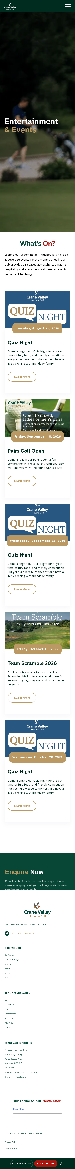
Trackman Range (12, 959)
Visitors (8, 1009)
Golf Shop (8, 968)
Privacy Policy (11, 1142)
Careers (8, 1027)
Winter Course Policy (13, 1059)
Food (6, 977)
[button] (21, 1163)
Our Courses (10, 955)
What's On (9, 1023)
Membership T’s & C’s (14, 1063)
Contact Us (9, 1005)
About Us (8, 1000)
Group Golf (9, 1018)
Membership (10, 1014)
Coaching (8, 964)
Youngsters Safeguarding (16, 1050)
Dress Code (9, 1068)
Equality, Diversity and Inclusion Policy (21, 1072)
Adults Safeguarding (13, 1054)
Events (7, 973)
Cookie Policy (11, 1148)
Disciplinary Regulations (15, 1077)
